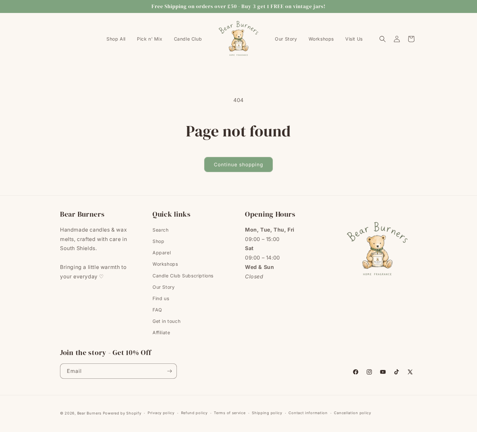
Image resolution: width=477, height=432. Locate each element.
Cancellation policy (352, 413)
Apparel (162, 252)
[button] (382, 39)
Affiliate (161, 332)
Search (161, 230)
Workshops (165, 264)
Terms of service (229, 413)
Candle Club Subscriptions (183, 275)
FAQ (157, 309)
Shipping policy (267, 413)
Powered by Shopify (122, 413)
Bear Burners (89, 413)
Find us (161, 298)
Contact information (307, 413)
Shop (158, 241)
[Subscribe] (169, 371)
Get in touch (166, 321)
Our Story (164, 287)
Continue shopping (238, 164)
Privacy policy (161, 413)
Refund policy (194, 413)
